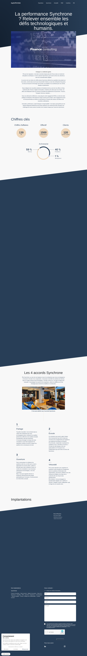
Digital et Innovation (32, 593)
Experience (32, 594)
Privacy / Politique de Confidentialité (28, 596)
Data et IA (39, 593)
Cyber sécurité (23, 593)
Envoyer (59, 639)
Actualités (19, 594)
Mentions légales (15, 596)
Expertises (40, 3)
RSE (62, 3)
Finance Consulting (15, 593)
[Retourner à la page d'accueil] (16, 3)
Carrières (68, 3)
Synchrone (48, 3)
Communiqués (39, 594)
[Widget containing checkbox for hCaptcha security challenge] (54, 632)
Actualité (56, 3)
